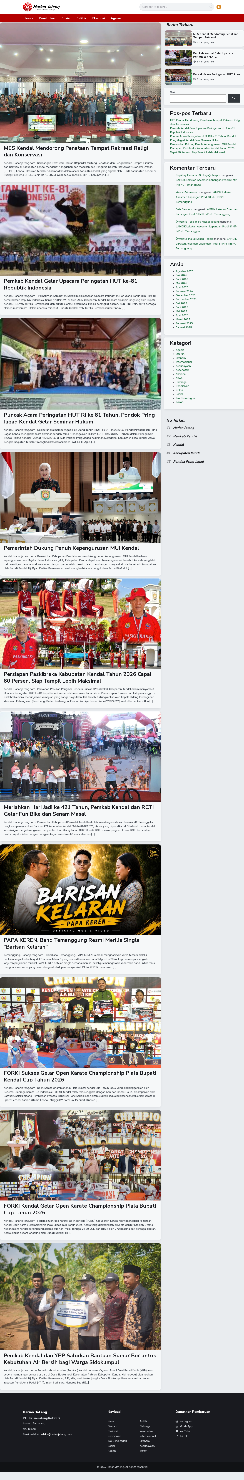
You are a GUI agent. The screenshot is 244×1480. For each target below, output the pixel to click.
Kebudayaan (183, 366)
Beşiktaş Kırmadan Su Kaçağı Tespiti (198, 175)
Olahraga (181, 382)
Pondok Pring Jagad (188, 461)
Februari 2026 (184, 291)
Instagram (186, 1421)
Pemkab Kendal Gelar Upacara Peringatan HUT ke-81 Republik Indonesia (70, 284)
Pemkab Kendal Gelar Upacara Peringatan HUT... (213, 55)
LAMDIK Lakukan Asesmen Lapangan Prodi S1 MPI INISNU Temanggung (204, 197)
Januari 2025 (184, 327)
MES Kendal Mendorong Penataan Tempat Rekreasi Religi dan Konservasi (76, 151)
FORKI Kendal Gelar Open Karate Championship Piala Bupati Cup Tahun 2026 (80, 1209)
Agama (116, 18)
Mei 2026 (181, 283)
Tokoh (179, 402)
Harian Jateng (183, 427)
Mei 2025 (181, 311)
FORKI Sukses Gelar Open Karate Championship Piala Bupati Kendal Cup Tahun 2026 (80, 1076)
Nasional (181, 374)
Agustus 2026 (184, 271)
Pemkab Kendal (185, 436)
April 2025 (182, 315)
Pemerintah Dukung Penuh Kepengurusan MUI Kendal (71, 548)
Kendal (178, 444)
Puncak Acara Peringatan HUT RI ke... (217, 74)
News (29, 18)
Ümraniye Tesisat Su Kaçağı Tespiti (197, 221)
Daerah (180, 354)
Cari (172, 92)
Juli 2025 (181, 303)
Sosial (66, 18)
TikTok (184, 1436)
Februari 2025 (184, 323)
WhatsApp (186, 1426)
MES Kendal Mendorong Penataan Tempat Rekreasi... (215, 35)
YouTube (185, 1431)
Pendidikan (47, 18)
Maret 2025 (183, 319)
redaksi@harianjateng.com (56, 1434)
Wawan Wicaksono (187, 192)
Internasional (184, 362)
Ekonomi (98, 18)
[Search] (211, 6)
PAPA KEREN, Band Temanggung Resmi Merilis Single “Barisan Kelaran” (72, 943)
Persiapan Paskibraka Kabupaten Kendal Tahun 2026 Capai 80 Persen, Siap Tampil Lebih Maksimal (77, 678)
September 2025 (186, 299)
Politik (81, 18)
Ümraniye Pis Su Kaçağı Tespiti (194, 238)
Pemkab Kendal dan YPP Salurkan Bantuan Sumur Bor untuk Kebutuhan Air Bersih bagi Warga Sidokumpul (80, 1359)
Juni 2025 (182, 307)
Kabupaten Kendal (187, 453)
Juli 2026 (181, 275)
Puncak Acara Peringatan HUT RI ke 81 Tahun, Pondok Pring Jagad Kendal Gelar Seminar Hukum (79, 419)
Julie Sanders (184, 209)
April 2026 (182, 287)
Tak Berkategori (185, 398)
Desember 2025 (185, 295)
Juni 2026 (182, 279)
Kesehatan (182, 370)
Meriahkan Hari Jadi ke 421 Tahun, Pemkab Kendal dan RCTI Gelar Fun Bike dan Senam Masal (79, 811)
